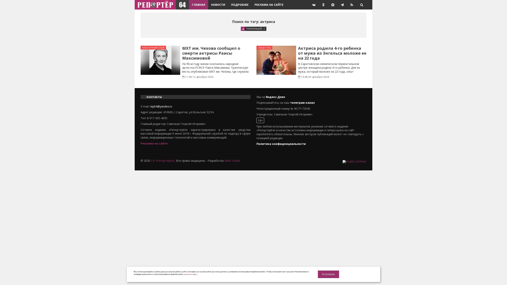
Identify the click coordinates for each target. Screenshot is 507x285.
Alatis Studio (232, 160)
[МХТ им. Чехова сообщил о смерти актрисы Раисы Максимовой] (160, 60)
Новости (218, 5)
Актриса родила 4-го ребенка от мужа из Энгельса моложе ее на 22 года (332, 53)
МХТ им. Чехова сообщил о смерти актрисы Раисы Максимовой (211, 53)
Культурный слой (153, 47)
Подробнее (240, 5)
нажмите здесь (190, 274)
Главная (198, 5)
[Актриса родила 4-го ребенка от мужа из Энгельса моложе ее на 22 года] (276, 60)
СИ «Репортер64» (163, 160)
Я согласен (328, 274)
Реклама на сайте (268, 5)
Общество (264, 47)
